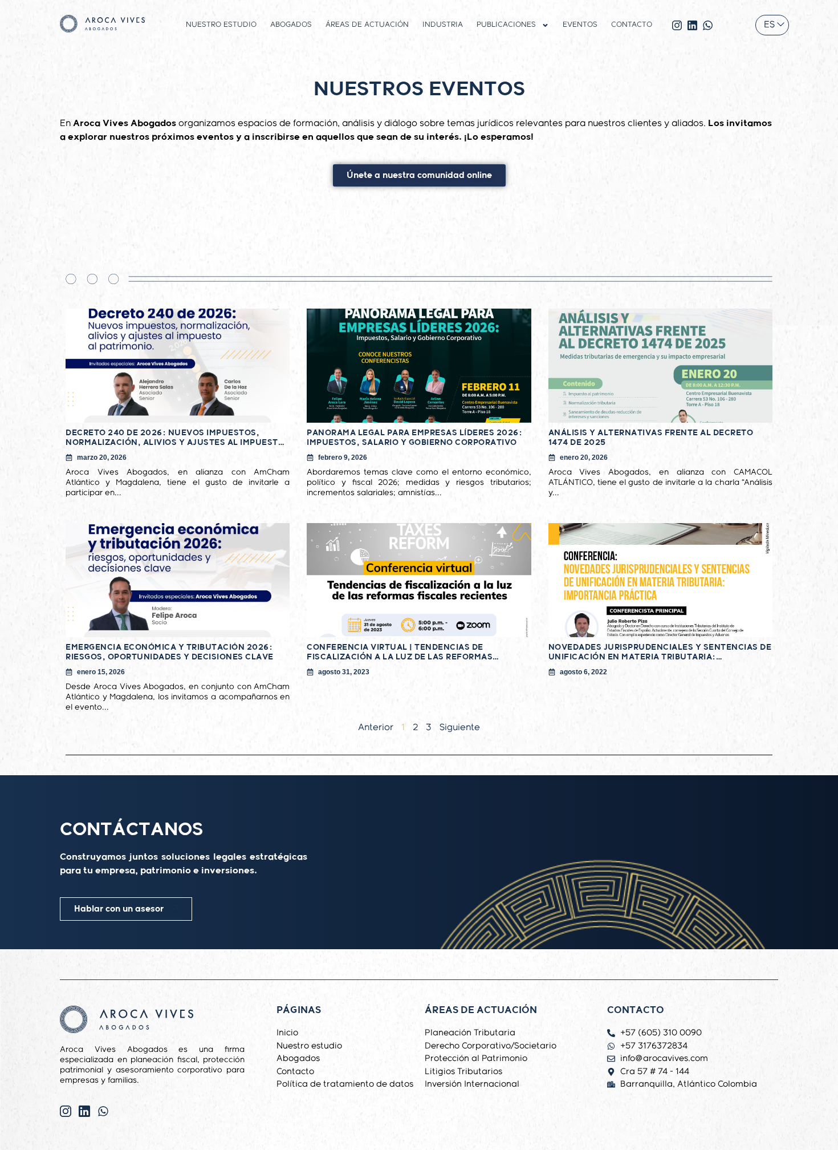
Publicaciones (506, 25)
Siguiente (460, 727)
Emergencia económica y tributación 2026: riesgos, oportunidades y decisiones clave (170, 652)
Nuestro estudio (221, 25)
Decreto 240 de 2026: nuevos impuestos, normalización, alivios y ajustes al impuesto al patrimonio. (175, 438)
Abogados (291, 25)
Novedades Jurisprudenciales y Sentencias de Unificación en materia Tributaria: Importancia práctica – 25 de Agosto (660, 652)
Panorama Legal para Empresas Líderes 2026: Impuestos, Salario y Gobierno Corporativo (414, 438)
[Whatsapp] (103, 1111)
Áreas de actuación (367, 25)
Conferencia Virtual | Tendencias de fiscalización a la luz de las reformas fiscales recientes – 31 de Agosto (400, 652)
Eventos (580, 25)
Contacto (631, 25)
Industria (442, 25)
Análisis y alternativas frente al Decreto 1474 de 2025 (651, 438)
